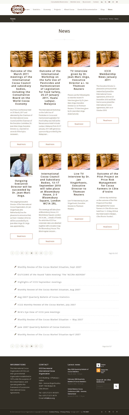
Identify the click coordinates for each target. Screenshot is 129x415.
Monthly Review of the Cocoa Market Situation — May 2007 (50, 319)
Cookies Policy (54, 412)
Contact (96, 2)
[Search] (12, 21)
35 (26, 346)
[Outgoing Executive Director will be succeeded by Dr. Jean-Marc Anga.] (21, 165)
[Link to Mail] (117, 2)
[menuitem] (59, 2)
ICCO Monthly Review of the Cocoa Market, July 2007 (47, 304)
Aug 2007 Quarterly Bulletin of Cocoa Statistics (44, 297)
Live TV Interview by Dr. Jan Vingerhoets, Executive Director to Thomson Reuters (79, 184)
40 (22, 253)
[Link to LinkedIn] (102, 2)
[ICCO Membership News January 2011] (107, 59)
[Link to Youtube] (109, 2)
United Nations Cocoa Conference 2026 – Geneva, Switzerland (77, 391)
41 (26, 253)
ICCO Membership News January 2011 (108, 75)
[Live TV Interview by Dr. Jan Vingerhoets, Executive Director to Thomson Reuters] (79, 162)
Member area (75, 2)
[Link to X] (105, 2)
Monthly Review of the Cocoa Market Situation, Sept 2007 (50, 267)
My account (87, 2)
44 (41, 253)
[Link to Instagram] (113, 2)
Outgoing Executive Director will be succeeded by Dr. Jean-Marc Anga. (21, 188)
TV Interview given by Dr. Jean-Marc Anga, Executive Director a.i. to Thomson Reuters (79, 79)
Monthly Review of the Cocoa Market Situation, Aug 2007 (49, 289)
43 (36, 253)
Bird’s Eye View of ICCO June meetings (39, 312)
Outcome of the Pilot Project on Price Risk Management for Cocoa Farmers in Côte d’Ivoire (107, 182)
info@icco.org (49, 398)
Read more (21, 144)
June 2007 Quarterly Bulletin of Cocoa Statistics (44, 327)
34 (22, 346)
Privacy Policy (65, 412)
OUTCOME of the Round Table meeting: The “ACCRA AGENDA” (52, 274)
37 (36, 346)
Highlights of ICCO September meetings (40, 282)
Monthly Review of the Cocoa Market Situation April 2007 (49, 334)
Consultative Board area (59, 2)
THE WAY (86, 412)
